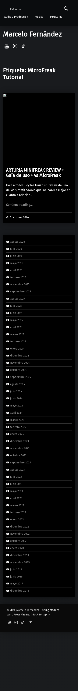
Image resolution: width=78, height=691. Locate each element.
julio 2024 (16, 391)
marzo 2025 (17, 334)
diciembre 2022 (19, 526)
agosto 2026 (17, 241)
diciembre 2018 (19, 590)
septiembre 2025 (20, 291)
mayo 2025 (16, 320)
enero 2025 (17, 348)
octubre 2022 (18, 541)
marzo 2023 (17, 505)
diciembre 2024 (19, 355)
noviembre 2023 (20, 448)
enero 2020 (17, 548)
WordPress (13, 614)
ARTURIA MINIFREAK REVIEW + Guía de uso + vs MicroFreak (35, 172)
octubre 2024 (18, 370)
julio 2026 (16, 249)
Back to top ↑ (41, 614)
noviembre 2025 (20, 284)
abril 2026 (16, 270)
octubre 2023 (18, 455)
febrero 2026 (18, 277)
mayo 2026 (16, 263)
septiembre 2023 (20, 462)
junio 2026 (16, 256)
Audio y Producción (16, 16)
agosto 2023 (17, 469)
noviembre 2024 (20, 362)
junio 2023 (16, 484)
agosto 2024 (17, 384)
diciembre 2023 (19, 441)
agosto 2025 (17, 298)
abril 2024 (16, 412)
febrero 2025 (18, 341)
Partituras (56, 16)
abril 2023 (16, 498)
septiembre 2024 (20, 377)
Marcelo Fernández (32, 34)
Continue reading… (19, 205)
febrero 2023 (18, 512)
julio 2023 (16, 476)
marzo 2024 (17, 419)
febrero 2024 (18, 426)
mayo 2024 (16, 405)
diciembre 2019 (19, 555)
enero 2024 (17, 434)
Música (39, 16)
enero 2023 (17, 519)
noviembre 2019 (20, 562)
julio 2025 (16, 305)
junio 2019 (16, 576)
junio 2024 (16, 398)
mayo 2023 (16, 491)
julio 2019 (16, 569)
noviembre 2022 (20, 533)
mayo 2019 (16, 583)
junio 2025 (16, 313)
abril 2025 (16, 327)
